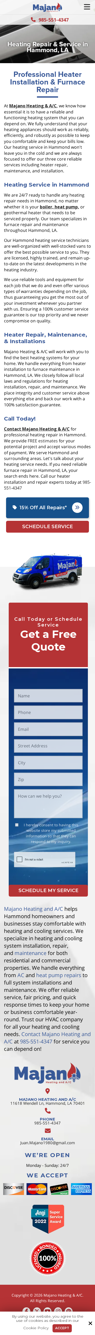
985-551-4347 (54, 20)
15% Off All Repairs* (43, 508)
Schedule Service (47, 526)
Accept (62, 1328)
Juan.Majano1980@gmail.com (47, 1142)
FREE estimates (43, 441)
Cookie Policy (36, 1328)
